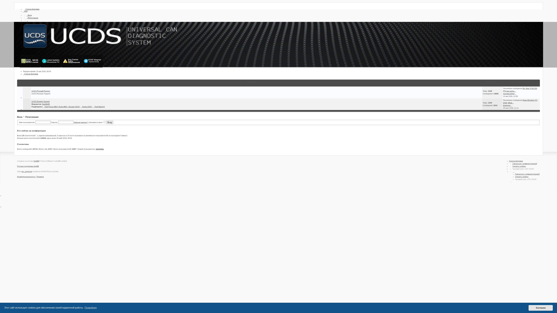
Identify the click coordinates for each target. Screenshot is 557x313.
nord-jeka (100, 149)
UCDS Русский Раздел (40, 91)
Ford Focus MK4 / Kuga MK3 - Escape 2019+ (62, 107)
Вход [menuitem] (30, 15)
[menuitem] (31, 9)
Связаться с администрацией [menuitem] (524, 164)
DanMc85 (46, 104)
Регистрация (31, 117)
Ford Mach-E (100, 107)
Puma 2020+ (87, 107)
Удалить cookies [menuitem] (519, 166)
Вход (19, 117)
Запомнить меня (96, 122)
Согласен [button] (541, 308)
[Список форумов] (278, 44)
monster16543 (508, 94)
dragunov (507, 105)
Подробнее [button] (91, 307)
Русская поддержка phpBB (28, 166)
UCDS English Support (40, 102)
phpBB (36, 161)
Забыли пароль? (81, 122)
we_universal (26, 172)
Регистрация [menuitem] (33, 18)
